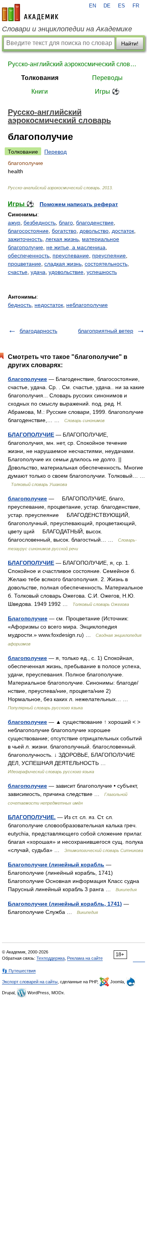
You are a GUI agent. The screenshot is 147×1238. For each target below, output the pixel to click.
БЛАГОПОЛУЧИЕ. (32, 817)
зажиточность (25, 239)
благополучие (27, 379)
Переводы (107, 77)
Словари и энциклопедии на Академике (67, 29)
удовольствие (66, 272)
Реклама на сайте (85, 958)
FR (135, 6)
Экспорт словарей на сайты (30, 981)
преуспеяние (109, 255)
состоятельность (106, 264)
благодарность (38, 331)
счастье (17, 272)
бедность (19, 305)
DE (107, 6)
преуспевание (71, 255)
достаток (123, 231)
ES (121, 6)
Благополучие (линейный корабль (56, 864)
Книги (39, 91)
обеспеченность (28, 255)
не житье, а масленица (75, 247)
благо (66, 222)
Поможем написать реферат (79, 204)
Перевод (55, 152)
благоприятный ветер (105, 331)
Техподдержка (50, 958)
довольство (94, 231)
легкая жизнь (62, 239)
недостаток (48, 305)
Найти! (129, 43)
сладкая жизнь (63, 264)
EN (92, 6)
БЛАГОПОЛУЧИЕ (31, 434)
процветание (24, 264)
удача (38, 272)
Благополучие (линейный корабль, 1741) (65, 904)
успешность (102, 272)
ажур (14, 222)
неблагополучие (87, 305)
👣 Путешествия (19, 970)
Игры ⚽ (107, 91)
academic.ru (30, 12)
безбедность (40, 222)
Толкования (39, 77)
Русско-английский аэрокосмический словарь (73, 64)
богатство (64, 231)
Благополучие (27, 618)
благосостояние (28, 231)
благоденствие (95, 222)
